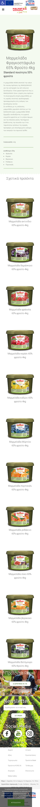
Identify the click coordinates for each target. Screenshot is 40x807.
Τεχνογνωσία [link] (12, 760)
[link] (3, 3)
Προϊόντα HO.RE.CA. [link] (15, 765)
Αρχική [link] (10, 750)
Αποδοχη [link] (16, 802)
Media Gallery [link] (12, 776)
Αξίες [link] (10, 755)
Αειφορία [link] (11, 771)
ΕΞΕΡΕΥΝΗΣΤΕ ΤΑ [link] (20, 684)
